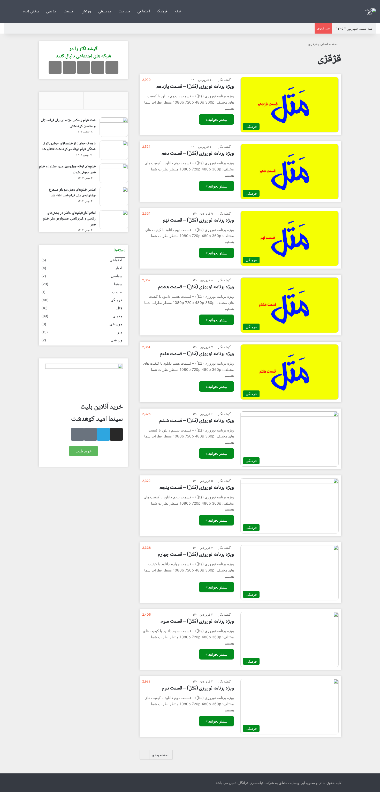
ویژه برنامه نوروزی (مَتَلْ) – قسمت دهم (198, 153)
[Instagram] (111, 67)
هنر (119, 332)
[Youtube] (83, 67)
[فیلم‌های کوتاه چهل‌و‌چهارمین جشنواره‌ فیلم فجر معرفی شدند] (114, 173)
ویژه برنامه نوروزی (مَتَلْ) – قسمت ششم (196, 421)
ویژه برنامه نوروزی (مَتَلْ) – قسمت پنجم (196, 487)
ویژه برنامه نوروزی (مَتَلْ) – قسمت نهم (198, 220)
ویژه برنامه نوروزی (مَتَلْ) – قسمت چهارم (196, 554)
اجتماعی (143, 11)
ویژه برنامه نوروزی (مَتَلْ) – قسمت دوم (198, 688)
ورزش (86, 11)
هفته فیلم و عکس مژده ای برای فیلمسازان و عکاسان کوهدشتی (68, 123)
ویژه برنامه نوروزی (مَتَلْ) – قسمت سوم (197, 621)
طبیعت (69, 11)
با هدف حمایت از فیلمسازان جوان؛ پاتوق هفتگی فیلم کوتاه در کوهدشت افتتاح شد (69, 146)
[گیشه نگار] (369, 11)
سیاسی (116, 276)
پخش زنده (31, 11)
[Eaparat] (55, 67)
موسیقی (104, 11)
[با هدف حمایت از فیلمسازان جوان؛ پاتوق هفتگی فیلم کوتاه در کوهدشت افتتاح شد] (114, 150)
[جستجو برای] (8, 11)
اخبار (118, 268)
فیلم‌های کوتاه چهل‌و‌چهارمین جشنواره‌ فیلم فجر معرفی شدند (67, 169)
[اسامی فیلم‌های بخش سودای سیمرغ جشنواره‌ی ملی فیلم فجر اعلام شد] (114, 196)
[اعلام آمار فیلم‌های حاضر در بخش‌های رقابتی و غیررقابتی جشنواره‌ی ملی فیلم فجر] (114, 220)
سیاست (124, 11)
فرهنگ (162, 11)
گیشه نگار (224, 80)
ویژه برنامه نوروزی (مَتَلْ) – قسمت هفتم (197, 354)
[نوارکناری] (15, 11)
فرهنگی (116, 300)
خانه (178, 11)
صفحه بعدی (160, 755)
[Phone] (77, 434)
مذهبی (51, 11)
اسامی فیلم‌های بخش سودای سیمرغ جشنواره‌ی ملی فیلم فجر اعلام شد (72, 193)
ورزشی (116, 340)
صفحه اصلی (329, 44)
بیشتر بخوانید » (216, 119)
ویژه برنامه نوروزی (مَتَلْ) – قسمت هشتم (196, 287)
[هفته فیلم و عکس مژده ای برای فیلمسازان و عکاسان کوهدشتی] (114, 127)
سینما (118, 284)
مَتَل (119, 308)
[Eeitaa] (69, 67)
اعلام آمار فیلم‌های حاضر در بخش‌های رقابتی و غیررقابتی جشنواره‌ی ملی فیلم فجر (69, 219)
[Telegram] (97, 67)
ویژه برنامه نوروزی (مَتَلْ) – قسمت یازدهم (195, 86)
